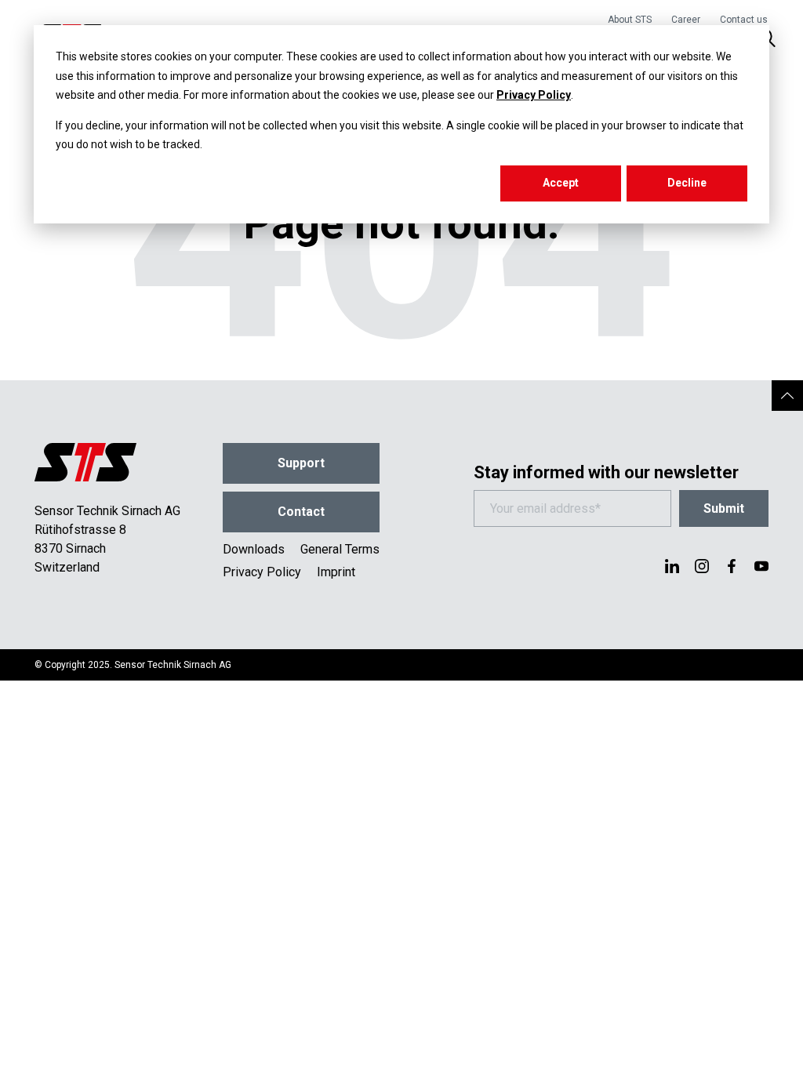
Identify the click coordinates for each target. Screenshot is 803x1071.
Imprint (336, 572)
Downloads (254, 549)
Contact (301, 511)
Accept (561, 182)
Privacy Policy (533, 95)
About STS (630, 19)
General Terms (340, 549)
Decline (687, 182)
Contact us (744, 19)
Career (685, 19)
